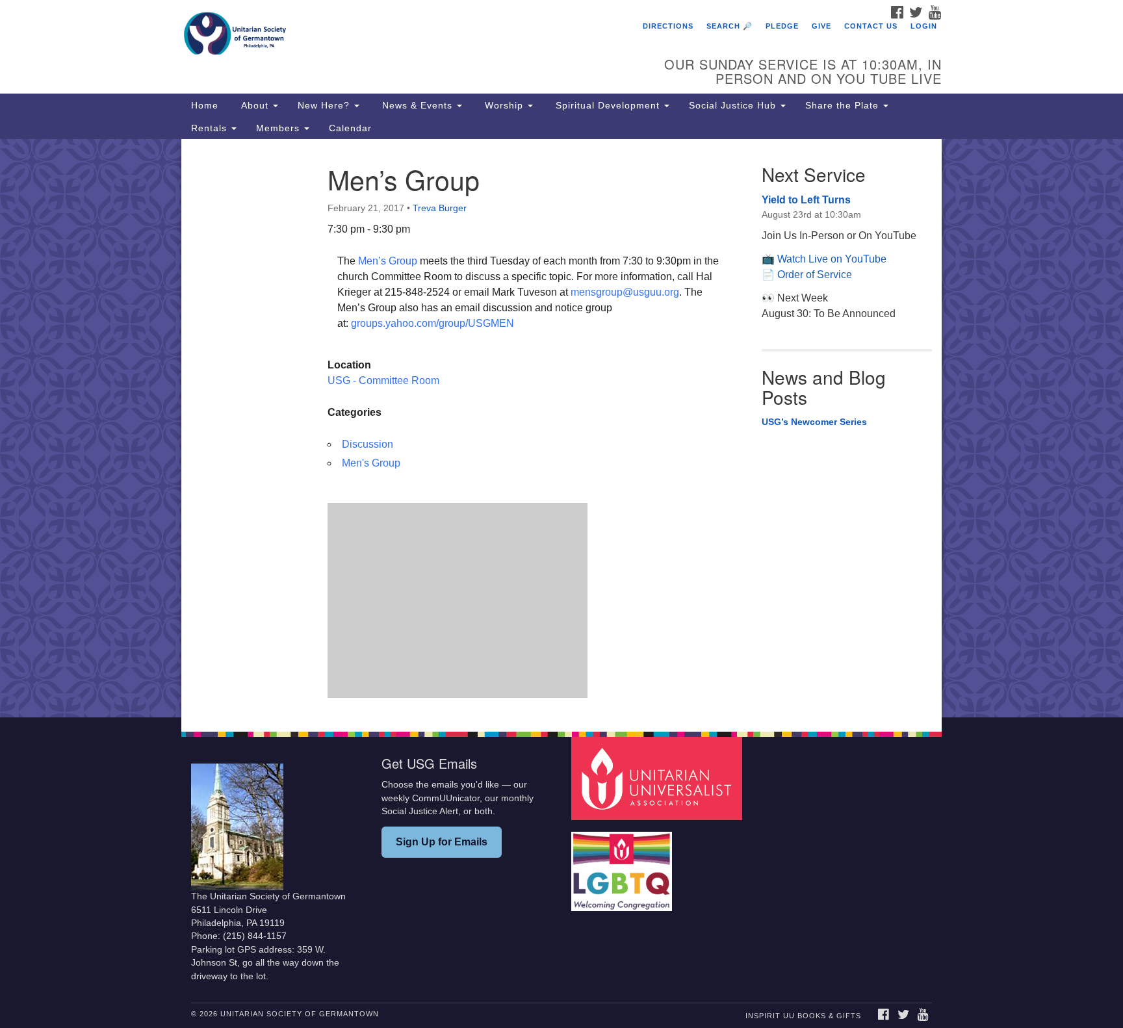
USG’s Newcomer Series (814, 422)
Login (923, 26)
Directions (668, 26)
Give (821, 26)
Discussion (367, 444)
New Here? (325, 105)
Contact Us (870, 26)
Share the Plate (843, 105)
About (255, 105)
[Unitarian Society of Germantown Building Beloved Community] (403, 35)
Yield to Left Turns (806, 199)
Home (204, 105)
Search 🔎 (729, 26)
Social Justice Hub (734, 105)
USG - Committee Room (383, 380)
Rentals (210, 128)
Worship (504, 105)
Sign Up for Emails (441, 841)
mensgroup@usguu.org (625, 292)
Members (279, 128)
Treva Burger (440, 208)
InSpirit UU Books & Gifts (803, 1016)
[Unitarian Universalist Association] (658, 778)
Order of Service (814, 274)
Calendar (350, 128)
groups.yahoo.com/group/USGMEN (432, 323)
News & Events (417, 105)
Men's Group (371, 463)
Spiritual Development (607, 105)
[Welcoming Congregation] (623, 865)
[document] (561, 428)
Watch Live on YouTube (831, 258)
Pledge (782, 26)
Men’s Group (387, 260)
